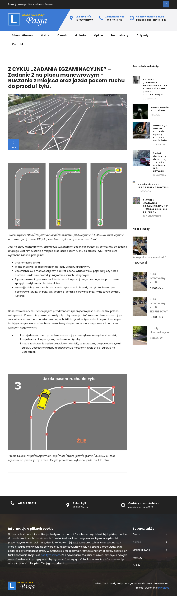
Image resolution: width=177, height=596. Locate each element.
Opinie (98, 35)
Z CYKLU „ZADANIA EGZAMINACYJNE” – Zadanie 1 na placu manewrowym (156, 87)
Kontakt (17, 44)
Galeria (80, 35)
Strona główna (22, 35)
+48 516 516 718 (27, 503)
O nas (45, 35)
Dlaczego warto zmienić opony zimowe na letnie (160, 133)
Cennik (62, 35)
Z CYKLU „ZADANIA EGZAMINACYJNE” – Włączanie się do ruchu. (156, 206)
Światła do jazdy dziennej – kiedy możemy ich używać (159, 162)
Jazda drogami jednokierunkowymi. (153, 185)
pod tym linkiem (50, 555)
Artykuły (142, 35)
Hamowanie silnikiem (160, 109)
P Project (163, 587)
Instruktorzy (119, 35)
